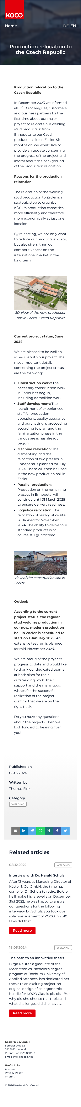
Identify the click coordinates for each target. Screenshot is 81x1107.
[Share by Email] (15, 831)
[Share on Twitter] (65, 831)
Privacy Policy (14, 1072)
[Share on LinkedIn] (24, 831)
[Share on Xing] (49, 831)
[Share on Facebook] (57, 831)
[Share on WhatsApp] (40, 831)
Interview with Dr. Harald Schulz (37, 875)
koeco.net (11, 1069)
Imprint (10, 1076)
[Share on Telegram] (32, 831)
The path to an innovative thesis (36, 958)
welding (18, 804)
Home (11, 26)
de (66, 26)
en (73, 26)
